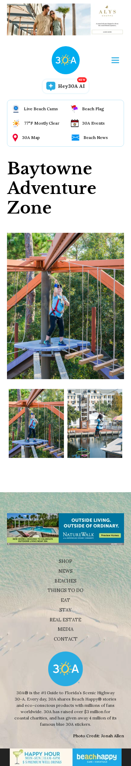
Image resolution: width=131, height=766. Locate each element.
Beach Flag (93, 108)
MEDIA (65, 629)
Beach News (95, 137)
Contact (66, 639)
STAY (65, 610)
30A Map (31, 137)
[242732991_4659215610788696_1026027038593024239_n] (36, 423)
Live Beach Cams (41, 108)
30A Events (93, 123)
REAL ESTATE (65, 620)
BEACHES (65, 581)
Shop (65, 561)
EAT (65, 600)
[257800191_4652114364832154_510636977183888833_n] (95, 423)
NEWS (65, 571)
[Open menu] (115, 60)
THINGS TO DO (65, 590)
